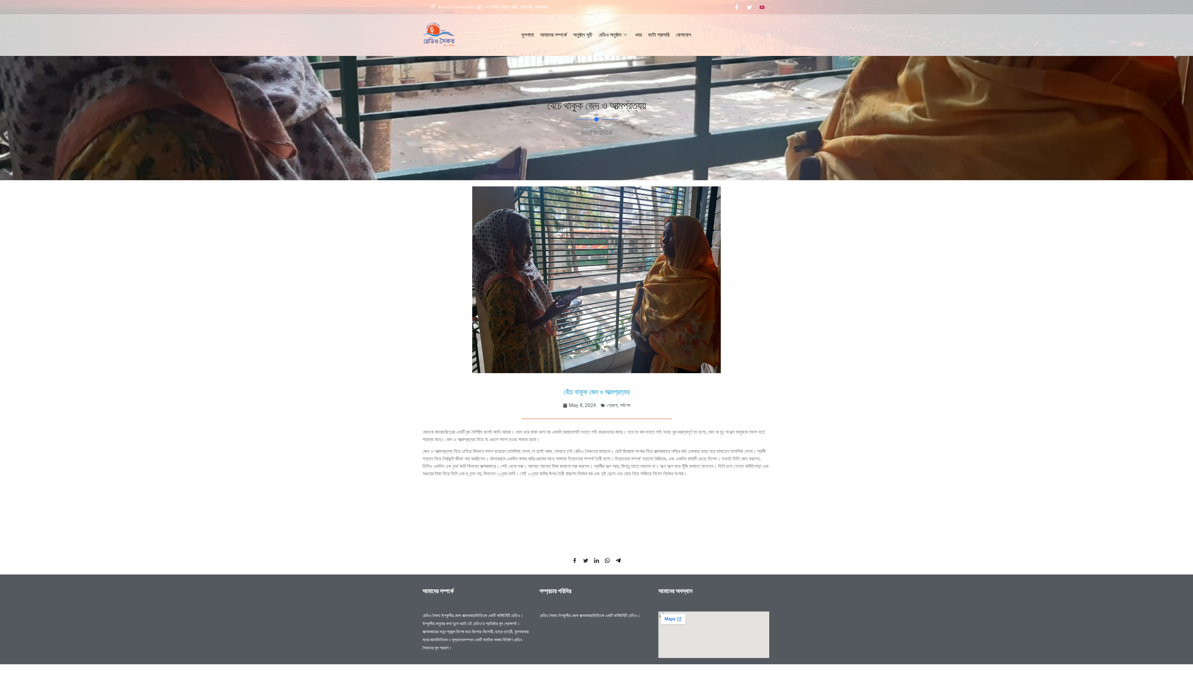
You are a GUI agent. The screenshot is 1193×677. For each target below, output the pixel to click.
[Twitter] (749, 7)
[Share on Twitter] (585, 560)
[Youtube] (762, 7)
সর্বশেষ (625, 405)
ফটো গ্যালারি (659, 35)
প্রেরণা (612, 405)
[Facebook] (736, 7)
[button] (769, 35)
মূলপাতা (527, 35)
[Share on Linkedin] (596, 560)
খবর (638, 35)
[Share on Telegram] (618, 560)
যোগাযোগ (683, 35)
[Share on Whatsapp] (607, 560)
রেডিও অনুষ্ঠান (610, 35)
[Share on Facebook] (574, 560)
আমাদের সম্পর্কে (553, 35)
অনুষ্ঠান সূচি (582, 35)
